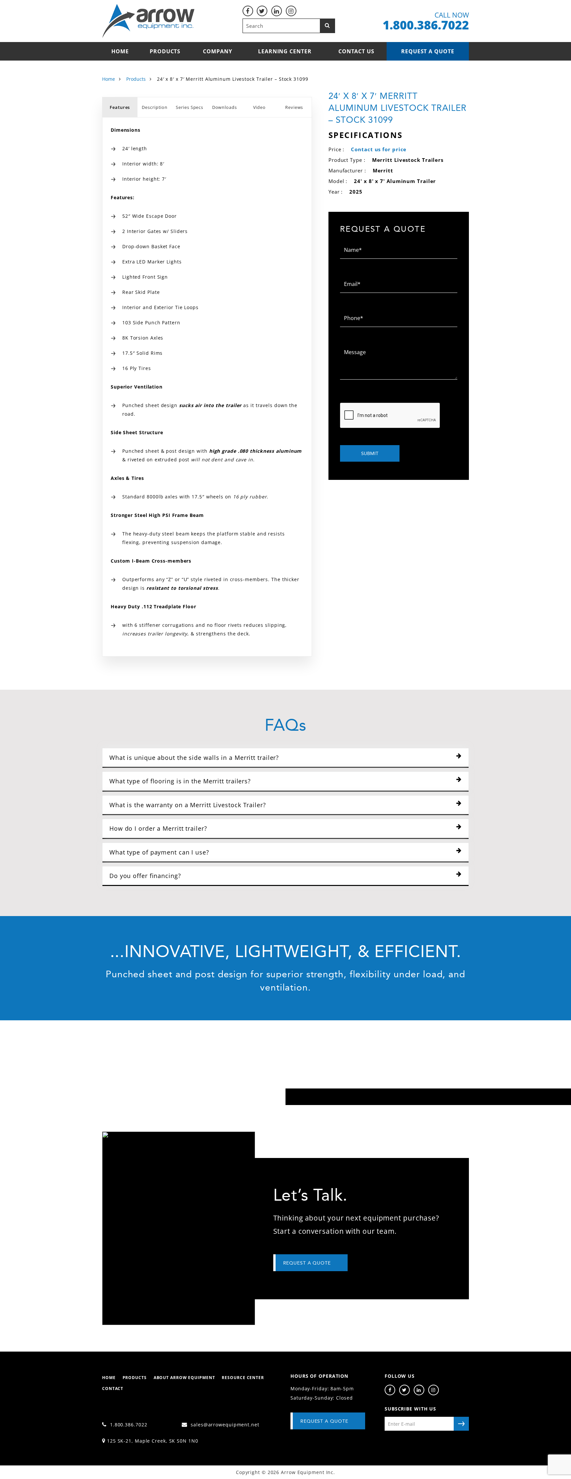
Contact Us (356, 51)
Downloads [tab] (224, 107)
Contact (112, 1388)
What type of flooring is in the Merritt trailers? (180, 781)
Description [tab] (155, 107)
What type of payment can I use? (159, 852)
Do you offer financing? (145, 876)
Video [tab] (259, 107)
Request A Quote (324, 1421)
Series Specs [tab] (189, 107)
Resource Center (243, 1377)
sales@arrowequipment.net (224, 1424)
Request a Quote (427, 51)
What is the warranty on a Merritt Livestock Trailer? (187, 805)
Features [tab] (120, 107)
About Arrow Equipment (184, 1377)
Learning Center (285, 51)
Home (120, 51)
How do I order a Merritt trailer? (158, 828)
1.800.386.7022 (127, 1424)
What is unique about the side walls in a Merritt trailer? (194, 758)
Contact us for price (378, 149)
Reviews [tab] (294, 107)
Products (165, 51)
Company (217, 51)
